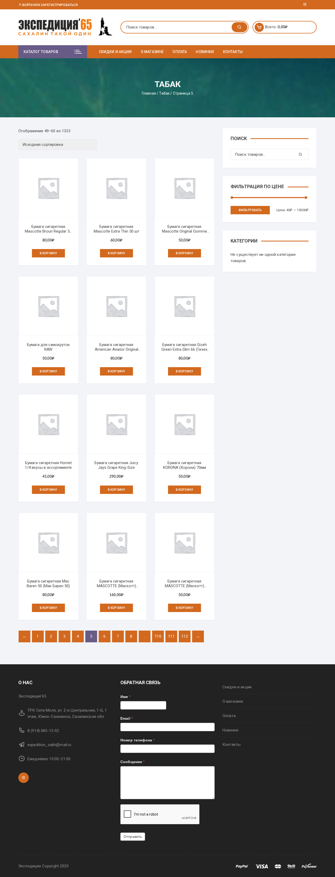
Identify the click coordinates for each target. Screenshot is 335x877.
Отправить (133, 836)
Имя (125, 697)
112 (184, 636)
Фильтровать (250, 210)
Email (126, 718)
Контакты (233, 52)
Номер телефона (137, 740)
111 (171, 636)
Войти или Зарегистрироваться (49, 5)
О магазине (152, 52)
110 (158, 636)
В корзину (48, 253)
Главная (149, 93)
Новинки (205, 52)
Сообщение (132, 762)
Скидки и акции (115, 52)
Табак (164, 93)
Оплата (179, 52)
